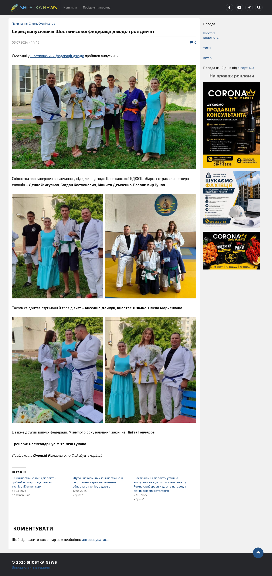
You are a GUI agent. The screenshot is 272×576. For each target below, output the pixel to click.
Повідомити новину (96, 7)
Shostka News (42, 562)
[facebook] (229, 7)
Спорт (33, 23)
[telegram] (249, 7)
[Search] (259, 7)
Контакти (70, 7)
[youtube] (239, 7)
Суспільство (46, 23)
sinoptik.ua (246, 68)
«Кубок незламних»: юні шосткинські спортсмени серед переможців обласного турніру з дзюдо (98, 482)
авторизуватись (95, 539)
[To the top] (258, 552)
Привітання (20, 23)
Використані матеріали (31, 567)
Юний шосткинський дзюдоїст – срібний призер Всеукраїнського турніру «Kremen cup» (34, 482)
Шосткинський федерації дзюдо (57, 56)
